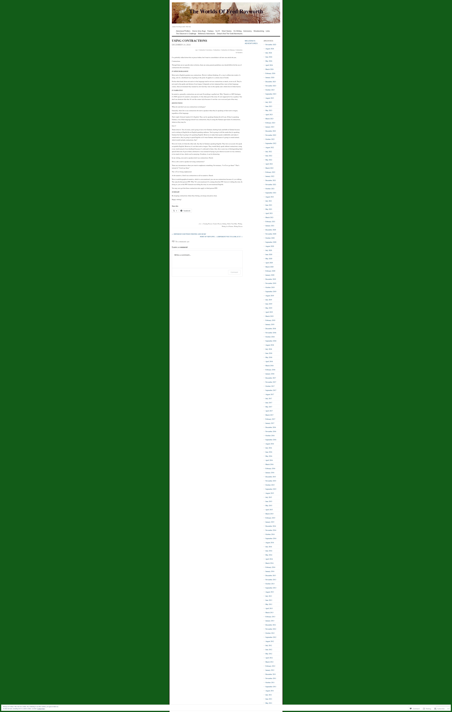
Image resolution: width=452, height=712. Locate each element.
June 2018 (268, 353)
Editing (224, 224)
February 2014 (270, 567)
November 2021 (270, 184)
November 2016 (270, 431)
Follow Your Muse (232, 224)
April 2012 (269, 658)
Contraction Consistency (205, 50)
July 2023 (268, 102)
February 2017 (270, 419)
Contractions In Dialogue (228, 50)
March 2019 (269, 316)
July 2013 (268, 596)
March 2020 (269, 267)
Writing (240, 224)
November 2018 (270, 332)
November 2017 (270, 382)
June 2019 (268, 304)
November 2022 (270, 135)
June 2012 (268, 649)
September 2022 (270, 143)
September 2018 (270, 341)
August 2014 (269, 542)
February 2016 (270, 468)
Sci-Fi (217, 31)
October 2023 (269, 90)
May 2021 (268, 209)
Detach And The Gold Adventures (229, 33)
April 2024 (269, 65)
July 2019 (268, 300)
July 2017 (268, 398)
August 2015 (269, 493)
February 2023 (270, 123)
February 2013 (270, 616)
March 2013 (269, 612)
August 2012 (269, 641)
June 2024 (268, 57)
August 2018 (269, 345)
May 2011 (268, 703)
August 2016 (269, 444)
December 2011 (270, 674)
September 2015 (270, 489)
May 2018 (268, 357)
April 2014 (269, 559)
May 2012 (268, 654)
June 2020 (268, 254)
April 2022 (269, 164)
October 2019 (269, 287)
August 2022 (269, 147)
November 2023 (270, 86)
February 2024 (270, 73)
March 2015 (269, 514)
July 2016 (268, 448)
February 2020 (270, 271)
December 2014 (270, 526)
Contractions (216, 50)
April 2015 (269, 509)
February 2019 (270, 320)
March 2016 (269, 464)
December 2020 (270, 230)
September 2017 (270, 390)
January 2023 (269, 127)
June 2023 (268, 106)
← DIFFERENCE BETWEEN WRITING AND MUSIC (189, 234)
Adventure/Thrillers (183, 31)
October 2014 (269, 534)
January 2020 (269, 275)
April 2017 (269, 411)
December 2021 (270, 180)
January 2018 (269, 374)
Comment (234, 272)
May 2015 (268, 505)
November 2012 (270, 629)
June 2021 (268, 205)
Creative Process (217, 224)
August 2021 (269, 197)
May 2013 (268, 604)
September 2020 (270, 242)
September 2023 (270, 94)
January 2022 (269, 176)
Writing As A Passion (227, 226)
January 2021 (269, 225)
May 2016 (268, 456)
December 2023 (270, 81)
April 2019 (269, 312)
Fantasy (210, 31)
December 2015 (270, 477)
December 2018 (270, 328)
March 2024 (269, 69)
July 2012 (268, 645)
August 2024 (269, 49)
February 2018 (270, 370)
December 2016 (270, 427)
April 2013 (269, 608)
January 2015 (269, 522)
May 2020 (268, 258)
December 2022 (270, 131)
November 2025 (270, 44)
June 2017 (268, 402)
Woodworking (259, 31)
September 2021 (270, 193)
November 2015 (270, 481)
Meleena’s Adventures (206, 33)
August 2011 (269, 691)
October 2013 (269, 584)
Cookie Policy (41, 709)
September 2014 (270, 538)
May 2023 (268, 110)
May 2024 (268, 61)
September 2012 (270, 637)
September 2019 (270, 291)
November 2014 (270, 530)
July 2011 (268, 695)
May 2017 (268, 407)
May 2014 (268, 555)
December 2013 (270, 575)
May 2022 (268, 160)
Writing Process (238, 226)
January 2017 (269, 423)
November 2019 (270, 283)
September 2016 (270, 439)
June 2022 (268, 156)
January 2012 (269, 670)
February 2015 (270, 518)
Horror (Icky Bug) (199, 31)
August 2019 (269, 295)
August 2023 (269, 98)
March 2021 (269, 217)
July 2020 (268, 250)
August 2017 (269, 394)
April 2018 (269, 361)
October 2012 (269, 633)
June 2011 (268, 699)
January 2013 (269, 621)
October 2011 (269, 682)
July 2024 (268, 53)
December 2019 (270, 279)
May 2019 (268, 308)
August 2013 (269, 592)
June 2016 (268, 452)
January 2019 (269, 324)
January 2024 (269, 77)
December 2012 (270, 625)
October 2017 (269, 386)
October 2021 (269, 188)
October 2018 (269, 337)
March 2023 (269, 118)
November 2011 (270, 678)
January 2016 (269, 472)
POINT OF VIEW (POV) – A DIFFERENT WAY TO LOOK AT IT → (221, 237)
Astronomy (247, 31)
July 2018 (268, 349)
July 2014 (268, 546)
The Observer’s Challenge (186, 33)
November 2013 (270, 579)
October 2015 (269, 485)
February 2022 (270, 172)
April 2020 (269, 263)
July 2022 (268, 151)
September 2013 (270, 588)
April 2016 (269, 460)
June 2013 (268, 600)
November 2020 (270, 234)
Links (268, 31)
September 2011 (270, 686)
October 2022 (269, 139)
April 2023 (269, 114)
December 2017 (270, 378)
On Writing (237, 31)
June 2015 (268, 501)
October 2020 (269, 238)
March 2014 (269, 563)
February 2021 (270, 221)
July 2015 (268, 497)
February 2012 (270, 666)
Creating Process (207, 224)
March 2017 (269, 415)
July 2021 (268, 201)
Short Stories (227, 31)
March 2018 (269, 365)
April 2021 (269, 213)
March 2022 (269, 168)
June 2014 (268, 551)
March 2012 (269, 662)
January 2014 (269, 571)
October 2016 (269, 435)
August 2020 (269, 246)
